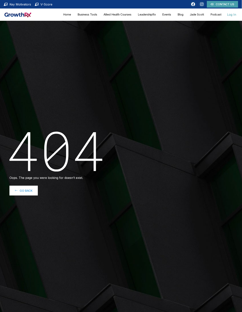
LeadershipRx (147, 14)
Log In (231, 14)
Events (166, 14)
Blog (180, 14)
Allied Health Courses (117, 14)
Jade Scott (197, 14)
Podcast (215, 14)
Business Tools (87, 14)
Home (67, 14)
